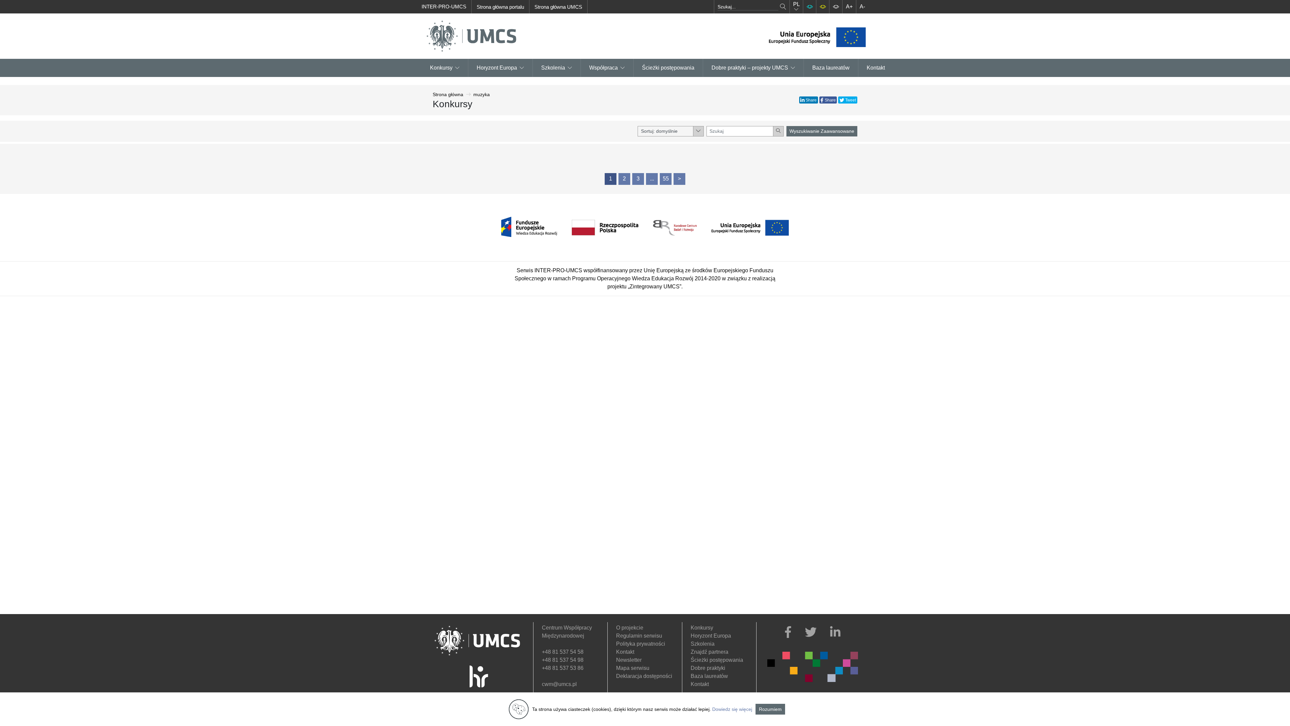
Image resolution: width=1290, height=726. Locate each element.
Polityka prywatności (640, 644)
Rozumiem (770, 709)
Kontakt (876, 68)
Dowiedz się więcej (732, 709)
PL (796, 4)
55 (666, 179)
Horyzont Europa (711, 636)
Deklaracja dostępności (644, 676)
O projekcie (629, 628)
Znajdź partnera (709, 652)
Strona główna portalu (500, 6)
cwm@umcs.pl (559, 684)
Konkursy (441, 68)
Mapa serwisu (632, 668)
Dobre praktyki (708, 668)
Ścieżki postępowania (668, 68)
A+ (849, 6)
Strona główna (448, 94)
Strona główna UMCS (558, 6)
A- (862, 6)
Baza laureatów (831, 68)
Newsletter (629, 660)
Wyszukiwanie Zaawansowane (821, 131)
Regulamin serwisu (639, 636)
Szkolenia (553, 68)
